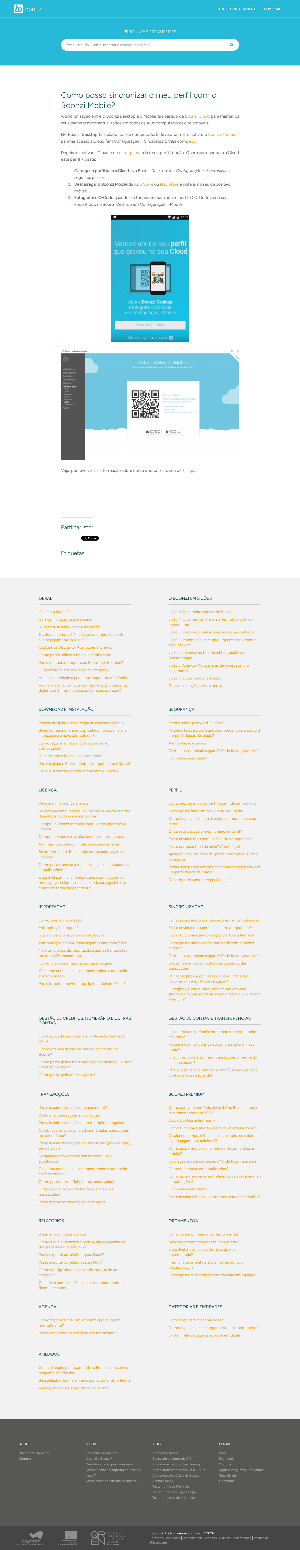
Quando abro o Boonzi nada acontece (70, 756)
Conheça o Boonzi (165, 1453)
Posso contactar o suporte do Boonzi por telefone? (81, 662)
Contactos (227, 1481)
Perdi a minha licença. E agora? (64, 803)
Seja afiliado (228, 1476)
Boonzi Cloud (197, 116)
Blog (222, 1453)
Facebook (226, 1459)
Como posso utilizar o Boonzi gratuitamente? (76, 655)
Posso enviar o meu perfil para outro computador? (210, 839)
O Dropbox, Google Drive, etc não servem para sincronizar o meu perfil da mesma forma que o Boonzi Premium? (214, 994)
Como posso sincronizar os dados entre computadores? (215, 920)
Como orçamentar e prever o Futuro (179, 1470)
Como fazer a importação (60, 920)
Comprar (272, 9)
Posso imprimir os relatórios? (62, 1234)
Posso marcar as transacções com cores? (73, 1202)
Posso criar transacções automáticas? (70, 1115)
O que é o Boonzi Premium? (192, 1120)
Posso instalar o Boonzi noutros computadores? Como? (85, 763)
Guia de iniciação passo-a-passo (65, 619)
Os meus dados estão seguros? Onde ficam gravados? (213, 750)
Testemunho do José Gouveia (174, 1498)
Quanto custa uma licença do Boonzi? (70, 627)
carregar (127, 152)
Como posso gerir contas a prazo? (67, 1075)
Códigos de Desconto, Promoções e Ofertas (75, 647)
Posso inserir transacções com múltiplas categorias (81, 1122)
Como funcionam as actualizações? (199, 1169)
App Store (143, 184)
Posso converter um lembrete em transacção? (77, 1333)
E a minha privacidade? (188, 758)
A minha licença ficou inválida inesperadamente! (79, 844)
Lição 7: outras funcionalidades (194, 678)
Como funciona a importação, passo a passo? (76, 963)
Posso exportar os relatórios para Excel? (71, 1254)
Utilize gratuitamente (237, 9)
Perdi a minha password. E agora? (196, 723)
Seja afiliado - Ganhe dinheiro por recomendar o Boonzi (85, 1380)
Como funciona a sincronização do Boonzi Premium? (213, 935)
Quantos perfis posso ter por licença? (199, 880)
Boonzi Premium (223, 134)
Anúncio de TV (163, 1481)
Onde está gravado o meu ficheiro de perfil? (205, 831)
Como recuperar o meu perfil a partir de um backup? (212, 803)
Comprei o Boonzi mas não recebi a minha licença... (82, 836)
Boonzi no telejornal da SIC (172, 1459)
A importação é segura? (188, 743)
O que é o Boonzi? (54, 612)
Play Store (169, 184)
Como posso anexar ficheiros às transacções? (77, 1181)
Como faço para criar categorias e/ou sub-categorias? (213, 1328)
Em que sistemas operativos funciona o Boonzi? (79, 771)
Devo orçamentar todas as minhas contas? (204, 1242)
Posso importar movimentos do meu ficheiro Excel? (82, 983)
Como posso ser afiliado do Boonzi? (112, 1481)
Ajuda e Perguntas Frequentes (241, 1470)
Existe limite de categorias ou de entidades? (205, 1335)
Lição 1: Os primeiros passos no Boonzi (200, 612)
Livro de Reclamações (235, 1538)
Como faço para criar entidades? (196, 1320)
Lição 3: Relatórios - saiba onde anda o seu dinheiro (211, 632)
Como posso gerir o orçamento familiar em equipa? (212, 1275)
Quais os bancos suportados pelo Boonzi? (73, 935)
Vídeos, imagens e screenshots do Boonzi (73, 1388)
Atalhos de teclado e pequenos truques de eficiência (83, 678)
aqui (193, 141)
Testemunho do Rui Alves (171, 1487)
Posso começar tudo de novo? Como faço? (205, 846)
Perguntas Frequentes (102, 1453)
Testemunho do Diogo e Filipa (174, 1492)
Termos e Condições (165, 1538)
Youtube (225, 1464)
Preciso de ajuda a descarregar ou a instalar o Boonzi (82, 723)
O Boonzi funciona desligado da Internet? (73, 670)
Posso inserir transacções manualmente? (73, 1107)
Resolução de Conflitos (200, 1538)
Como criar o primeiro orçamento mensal (203, 1234)
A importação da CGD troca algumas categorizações (83, 943)
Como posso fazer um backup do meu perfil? (206, 811)
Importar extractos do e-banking (176, 1464)
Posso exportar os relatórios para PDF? (70, 1262)
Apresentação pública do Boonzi (175, 1476)
